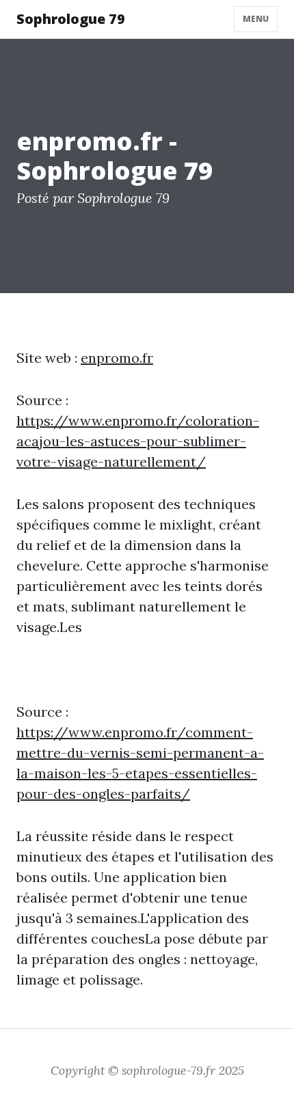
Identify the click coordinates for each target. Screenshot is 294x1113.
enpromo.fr (117, 357)
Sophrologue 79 (70, 19)
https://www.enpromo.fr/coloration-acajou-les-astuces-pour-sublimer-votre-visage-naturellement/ (137, 441)
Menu (256, 19)
